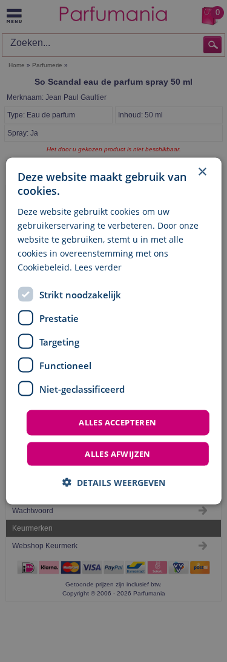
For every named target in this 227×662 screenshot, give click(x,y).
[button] (113, 482)
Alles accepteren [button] (117, 422)
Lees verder (98, 267)
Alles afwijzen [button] (118, 453)
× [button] (201, 172)
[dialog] (113, 331)
